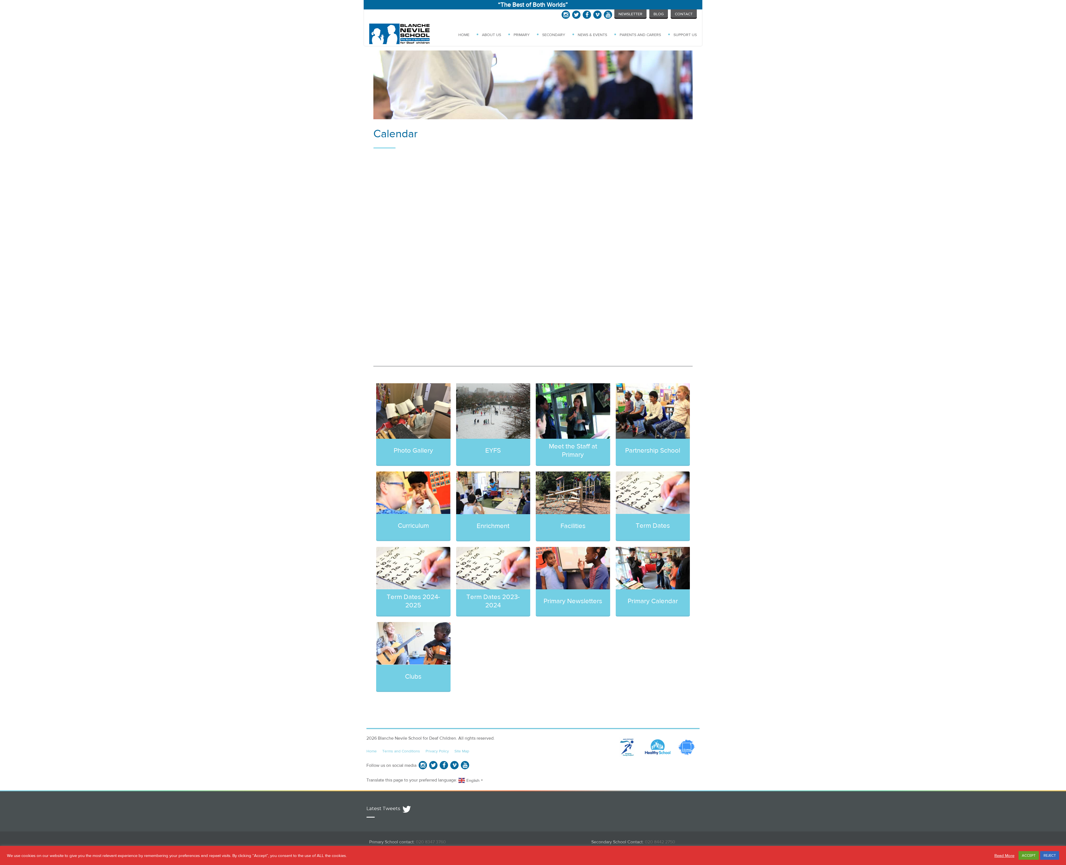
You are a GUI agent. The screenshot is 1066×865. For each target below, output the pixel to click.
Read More (1004, 855)
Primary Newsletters (573, 601)
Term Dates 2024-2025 (413, 601)
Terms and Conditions (401, 751)
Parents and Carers (640, 34)
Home (463, 34)
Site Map (461, 751)
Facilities (572, 525)
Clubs (413, 676)
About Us (491, 34)
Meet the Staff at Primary (573, 450)
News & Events (592, 34)
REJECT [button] (1050, 855)
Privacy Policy (437, 751)
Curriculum (413, 525)
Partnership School (652, 450)
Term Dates (653, 525)
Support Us (685, 34)
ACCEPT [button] (1028, 855)
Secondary (553, 34)
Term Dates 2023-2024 (493, 601)
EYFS (493, 450)
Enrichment (493, 525)
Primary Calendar (653, 601)
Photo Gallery (413, 450)
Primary (522, 34)
